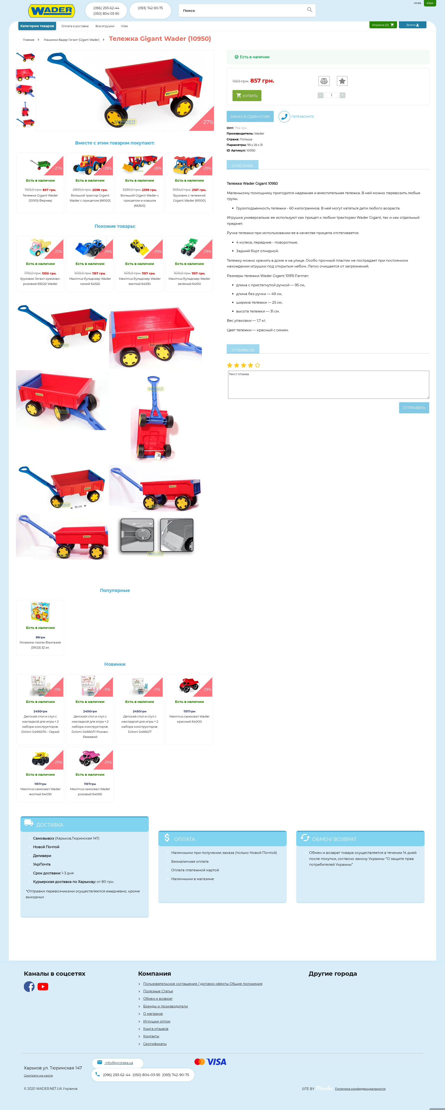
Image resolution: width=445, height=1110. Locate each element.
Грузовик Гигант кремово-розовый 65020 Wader (40, 281)
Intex (124, 26)
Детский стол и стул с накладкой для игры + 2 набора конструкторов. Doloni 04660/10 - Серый (40, 724)
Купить (250, 96)
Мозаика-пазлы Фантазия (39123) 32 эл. (40, 644)
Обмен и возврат (158, 999)
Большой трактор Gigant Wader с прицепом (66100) (90, 197)
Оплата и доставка (75, 26)
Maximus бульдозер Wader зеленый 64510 (189, 281)
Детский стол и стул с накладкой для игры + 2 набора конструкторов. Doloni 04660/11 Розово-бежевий (90, 726)
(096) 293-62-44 (106, 8)
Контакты (151, 1036)
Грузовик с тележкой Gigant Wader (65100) (189, 197)
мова (417, 3)
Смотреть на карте (38, 1075)
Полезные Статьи (158, 991)
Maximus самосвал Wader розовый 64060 (90, 791)
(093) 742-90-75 (150, 8)
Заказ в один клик (250, 116)
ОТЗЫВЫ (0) (243, 350)
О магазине (153, 1014)
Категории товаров (37, 26)
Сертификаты (155, 1044)
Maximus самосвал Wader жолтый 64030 (40, 791)
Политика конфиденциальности (360, 1089)
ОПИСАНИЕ (242, 166)
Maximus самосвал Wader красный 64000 (189, 718)
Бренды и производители (165, 1006)
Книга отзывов (155, 1029)
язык (430, 3)
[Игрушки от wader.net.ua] (51, 20)
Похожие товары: (115, 226)
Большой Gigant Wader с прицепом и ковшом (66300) (140, 200)
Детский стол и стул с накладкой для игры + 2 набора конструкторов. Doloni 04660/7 (139, 724)
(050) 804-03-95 (106, 14)
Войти (411, 25)
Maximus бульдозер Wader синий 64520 (90, 281)
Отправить (414, 407)
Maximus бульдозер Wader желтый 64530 (140, 281)
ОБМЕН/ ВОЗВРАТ (334, 839)
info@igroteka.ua (119, 1063)
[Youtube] (44, 990)
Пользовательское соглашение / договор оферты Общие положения (202, 984)
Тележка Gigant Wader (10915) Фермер (40, 197)
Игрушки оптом (156, 1021)
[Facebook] (30, 990)
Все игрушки (104, 26)
